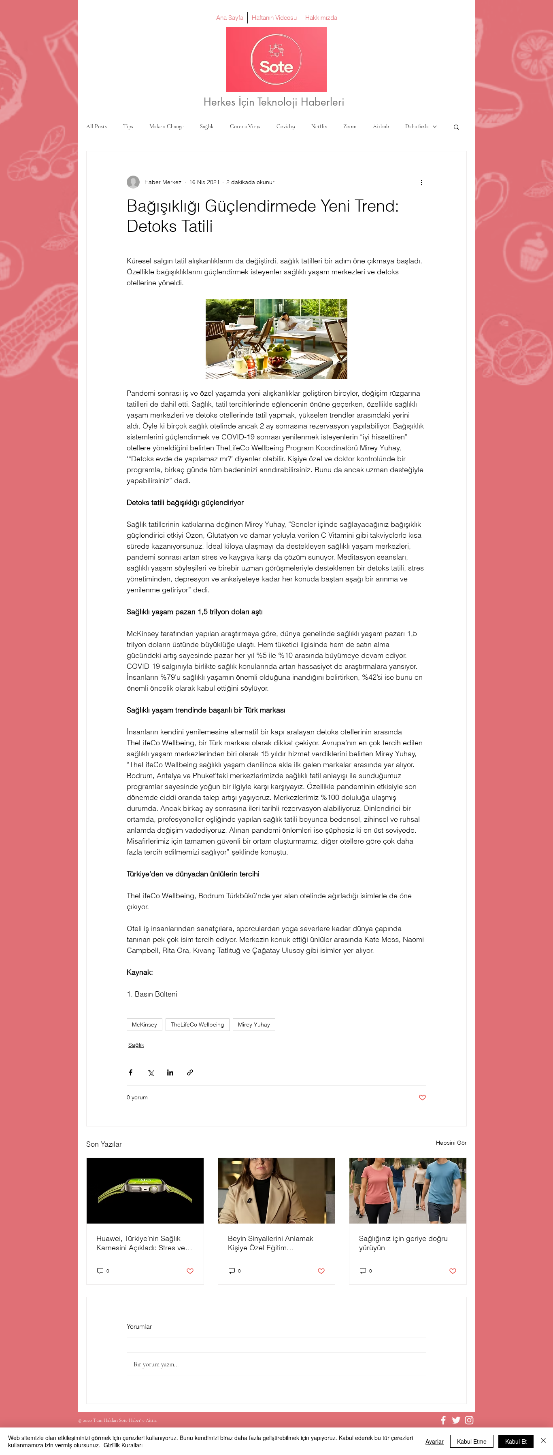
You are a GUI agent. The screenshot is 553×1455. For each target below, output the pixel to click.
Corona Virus (245, 126)
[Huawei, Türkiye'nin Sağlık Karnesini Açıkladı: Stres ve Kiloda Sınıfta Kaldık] (145, 1191)
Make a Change (166, 126)
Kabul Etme (472, 1441)
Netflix (319, 126)
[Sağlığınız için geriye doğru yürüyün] (407, 1191)
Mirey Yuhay (254, 1024)
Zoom (350, 126)
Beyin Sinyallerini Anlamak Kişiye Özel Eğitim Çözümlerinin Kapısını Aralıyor (276, 1243)
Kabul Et (516, 1441)
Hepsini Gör (451, 1142)
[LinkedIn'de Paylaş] (170, 1072)
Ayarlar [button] (434, 1441)
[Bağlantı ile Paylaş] (190, 1072)
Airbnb (381, 126)
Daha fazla (417, 126)
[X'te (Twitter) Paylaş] (150, 1072)
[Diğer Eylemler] (421, 182)
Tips (128, 126)
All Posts (96, 126)
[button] (456, 126)
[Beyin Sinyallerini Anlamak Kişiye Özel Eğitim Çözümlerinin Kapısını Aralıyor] (276, 1191)
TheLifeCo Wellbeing (197, 1024)
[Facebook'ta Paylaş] (130, 1072)
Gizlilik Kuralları (123, 1445)
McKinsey (144, 1024)
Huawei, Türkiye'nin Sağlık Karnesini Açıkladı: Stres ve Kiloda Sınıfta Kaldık (140, 1243)
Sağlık (207, 126)
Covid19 (285, 126)
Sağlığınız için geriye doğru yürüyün (403, 1243)
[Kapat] (543, 1441)
